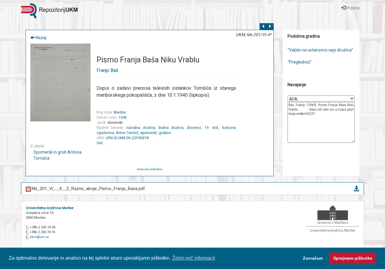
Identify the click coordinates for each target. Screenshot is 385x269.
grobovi (165, 133)
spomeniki (148, 133)
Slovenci (194, 128)
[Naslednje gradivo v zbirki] (270, 26)
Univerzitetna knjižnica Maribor (50, 208)
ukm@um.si (39, 237)
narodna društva (140, 128)
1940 (123, 117)
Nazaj (40, 37)
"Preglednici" (300, 62)
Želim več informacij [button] (193, 258)
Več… (101, 143)
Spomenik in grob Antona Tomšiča (57, 155)
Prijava (352, 7)
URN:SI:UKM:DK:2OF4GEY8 (127, 138)
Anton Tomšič (127, 133)
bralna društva (171, 128)
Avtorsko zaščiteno (149, 169)
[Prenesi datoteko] (356, 189)
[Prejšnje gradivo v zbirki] (263, 26)
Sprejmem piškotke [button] (352, 258)
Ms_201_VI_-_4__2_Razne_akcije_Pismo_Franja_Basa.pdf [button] (88, 188)
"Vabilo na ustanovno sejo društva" (320, 50)
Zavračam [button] (313, 258)
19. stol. (212, 128)
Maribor (120, 112)
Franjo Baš (107, 70)
